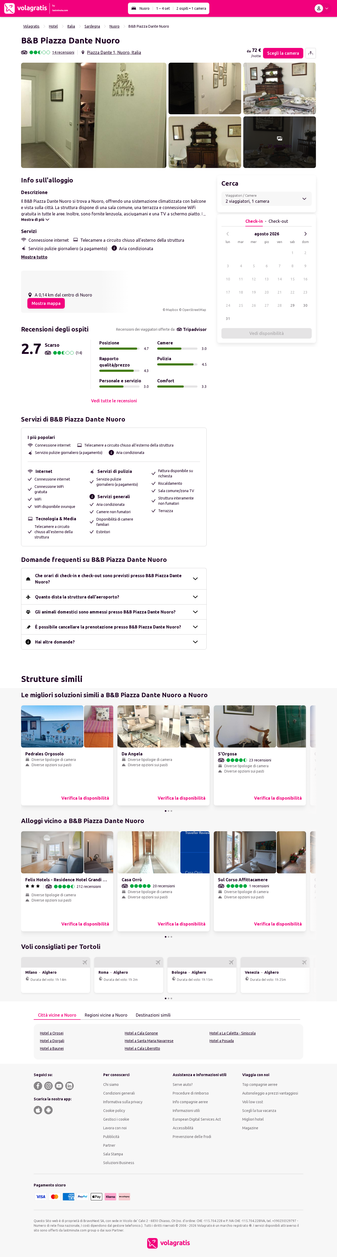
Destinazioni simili (153, 1015)
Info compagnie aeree (190, 1102)
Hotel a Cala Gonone (141, 1033)
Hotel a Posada (222, 1041)
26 (254, 305)
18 (241, 292)
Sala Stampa (113, 1154)
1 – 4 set (163, 8)
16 (305, 279)
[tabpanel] (168, 1042)
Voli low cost (252, 1102)
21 (279, 292)
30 (305, 305)
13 (267, 279)
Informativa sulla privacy (122, 1102)
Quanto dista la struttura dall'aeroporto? (77, 597)
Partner (109, 1145)
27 (267, 305)
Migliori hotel (253, 1119)
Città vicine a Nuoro (57, 1015)
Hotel (53, 26)
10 (228, 279)
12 (254, 279)
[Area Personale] (322, 8)
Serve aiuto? (183, 1084)
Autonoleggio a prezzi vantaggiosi (270, 1093)
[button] (93, 115)
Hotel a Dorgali (52, 1041)
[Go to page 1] (165, 811)
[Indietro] (228, 233)
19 (254, 292)
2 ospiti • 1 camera (191, 8)
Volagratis (31, 26)
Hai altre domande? (55, 642)
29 (292, 305)
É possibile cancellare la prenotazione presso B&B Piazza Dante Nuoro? (108, 627)
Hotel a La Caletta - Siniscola (233, 1033)
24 (228, 305)
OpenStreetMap (194, 309)
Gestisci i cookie (116, 1119)
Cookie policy (114, 1110)
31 (228, 318)
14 (279, 279)
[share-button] (310, 53)
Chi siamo (111, 1084)
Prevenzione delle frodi (192, 1137)
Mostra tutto (34, 257)
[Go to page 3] (171, 811)
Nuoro (145, 8)
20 (267, 292)
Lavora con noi (115, 1128)
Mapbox (172, 309)
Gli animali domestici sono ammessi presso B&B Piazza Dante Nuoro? (105, 612)
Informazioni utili (186, 1110)
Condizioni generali (119, 1093)
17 (228, 292)
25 (241, 305)
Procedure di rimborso (191, 1093)
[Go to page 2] (168, 811)
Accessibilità (183, 1128)
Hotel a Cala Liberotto (142, 1048)
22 (292, 292)
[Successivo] (305, 233)
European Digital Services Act (197, 1119)
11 (241, 279)
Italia (71, 26)
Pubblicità (111, 1137)
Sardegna (92, 26)
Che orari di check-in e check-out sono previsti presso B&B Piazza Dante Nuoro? (108, 578)
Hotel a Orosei (51, 1033)
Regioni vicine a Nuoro (106, 1015)
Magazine (250, 1128)
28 (279, 305)
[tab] (57, 1015)
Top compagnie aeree (259, 1084)
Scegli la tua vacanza (259, 1110)
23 (305, 292)
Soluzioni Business (118, 1163)
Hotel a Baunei (52, 1048)
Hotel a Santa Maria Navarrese (149, 1041)
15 (292, 279)
